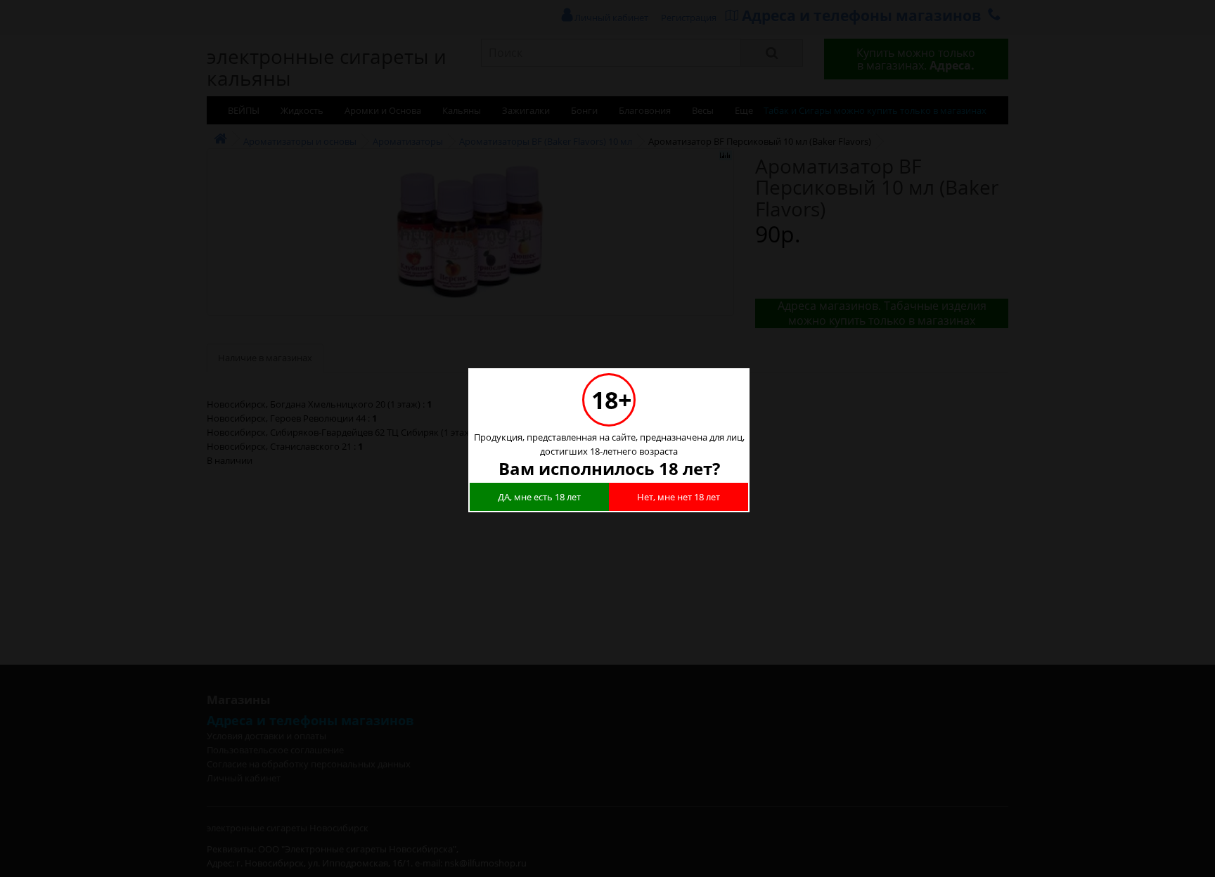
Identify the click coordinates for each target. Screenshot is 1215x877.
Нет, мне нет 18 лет (678, 497)
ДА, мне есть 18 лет (539, 497)
